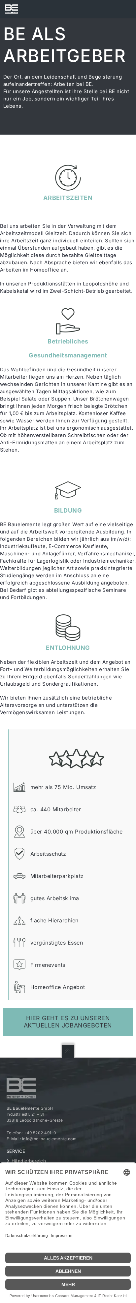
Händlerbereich (29, 1160)
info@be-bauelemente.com (49, 1138)
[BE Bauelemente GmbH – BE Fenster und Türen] (11, 9)
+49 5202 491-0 (40, 1132)
